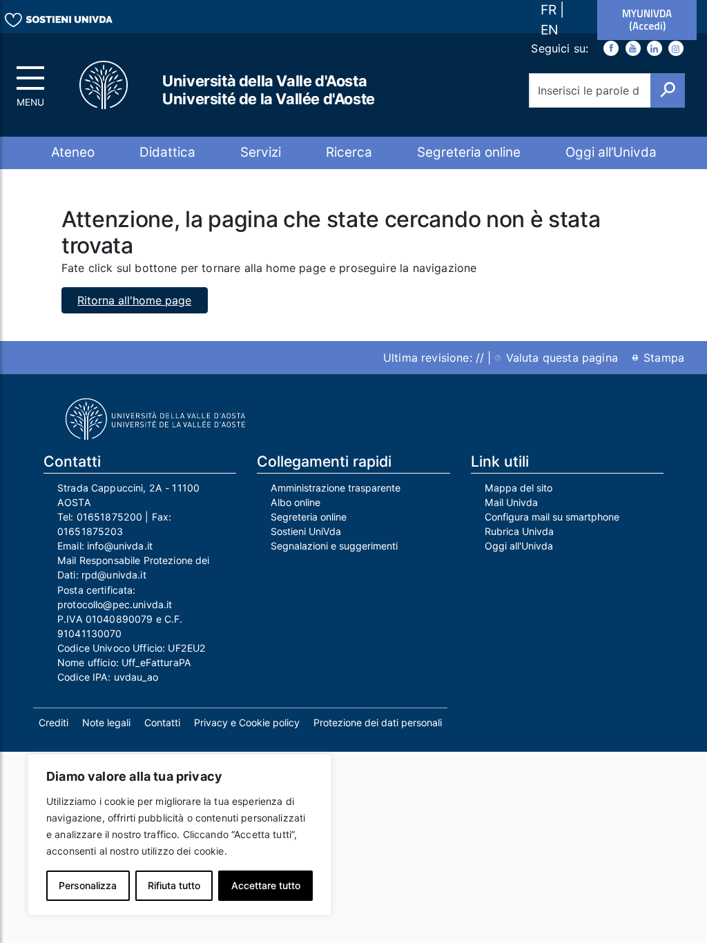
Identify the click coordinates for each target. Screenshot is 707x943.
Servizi (260, 152)
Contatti (162, 722)
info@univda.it (120, 546)
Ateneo (73, 152)
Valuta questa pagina (562, 357)
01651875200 (110, 517)
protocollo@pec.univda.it (114, 604)
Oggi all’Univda (611, 152)
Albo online (295, 502)
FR (550, 9)
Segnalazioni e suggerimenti (334, 546)
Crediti (53, 722)
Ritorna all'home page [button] (134, 300)
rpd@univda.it (113, 575)
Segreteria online (469, 152)
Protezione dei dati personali (377, 722)
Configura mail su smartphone (552, 517)
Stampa (663, 357)
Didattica (167, 152)
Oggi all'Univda (519, 546)
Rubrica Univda (519, 531)
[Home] (109, 85)
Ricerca (349, 152)
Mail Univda (511, 502)
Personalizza (88, 885)
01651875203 (90, 531)
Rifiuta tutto (174, 885)
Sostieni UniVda (306, 531)
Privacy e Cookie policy (247, 722)
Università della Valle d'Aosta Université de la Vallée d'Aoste (268, 90)
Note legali (106, 722)
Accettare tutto (265, 885)
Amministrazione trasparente (335, 488)
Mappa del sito (518, 488)
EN (549, 29)
